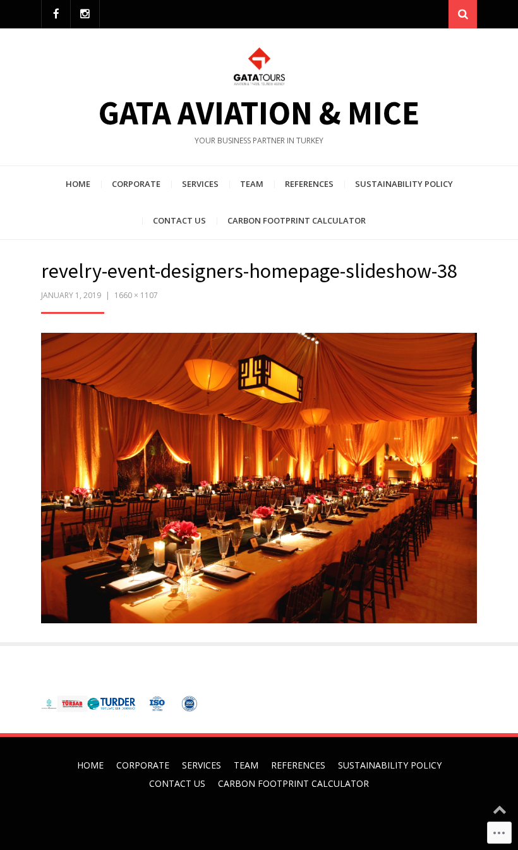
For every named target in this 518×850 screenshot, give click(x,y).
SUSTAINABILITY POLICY (404, 183)
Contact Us (179, 220)
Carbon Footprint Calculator (296, 220)
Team (251, 183)
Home (78, 183)
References (309, 183)
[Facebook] (56, 14)
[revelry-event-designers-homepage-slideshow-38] (259, 476)
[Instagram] (85, 14)
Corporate (136, 183)
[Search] (463, 14)
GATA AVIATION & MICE (259, 112)
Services (200, 183)
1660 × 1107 (136, 295)
